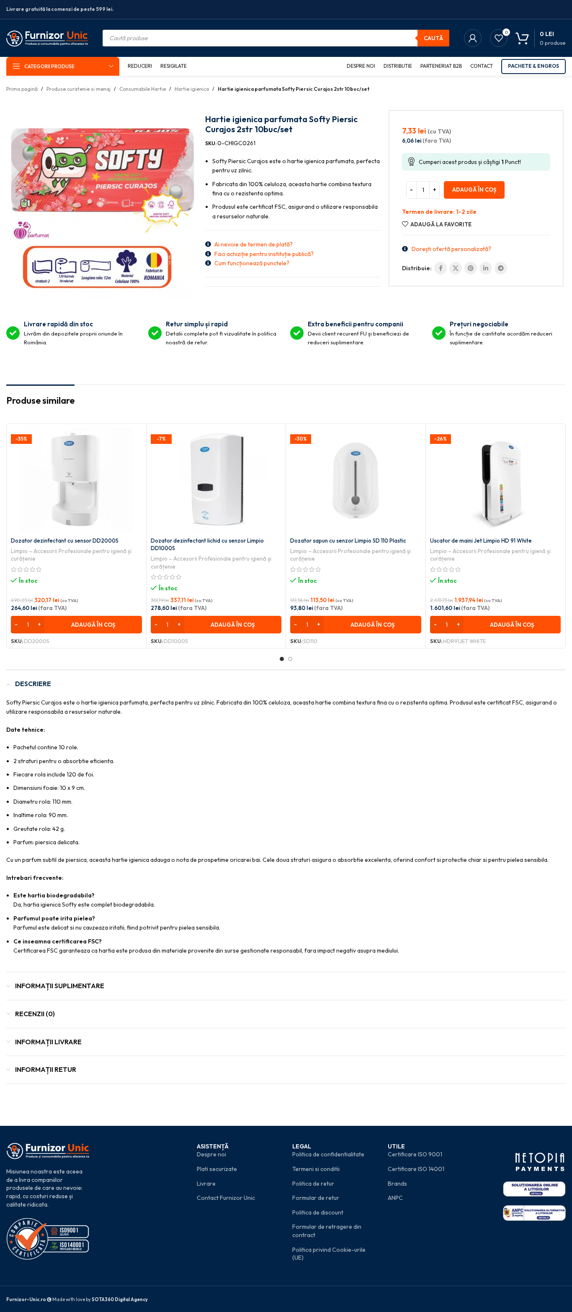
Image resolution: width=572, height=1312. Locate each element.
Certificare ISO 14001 (416, 1169)
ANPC (395, 1198)
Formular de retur (315, 1198)
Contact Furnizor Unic (226, 1198)
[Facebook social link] (440, 268)
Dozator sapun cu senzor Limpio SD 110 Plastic (348, 540)
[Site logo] (47, 37)
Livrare (206, 1183)
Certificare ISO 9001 (415, 1154)
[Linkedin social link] (485, 268)
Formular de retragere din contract (326, 1231)
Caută (433, 38)
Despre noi (211, 1154)
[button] (76, 624)
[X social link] (455, 268)
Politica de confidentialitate (328, 1154)
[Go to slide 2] (290, 659)
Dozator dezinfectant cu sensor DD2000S (65, 540)
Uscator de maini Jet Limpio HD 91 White (481, 540)
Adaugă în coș (474, 189)
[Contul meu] (473, 38)
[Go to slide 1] (282, 659)
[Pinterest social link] (470, 268)
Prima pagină (22, 89)
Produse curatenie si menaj (78, 89)
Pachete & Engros (533, 66)
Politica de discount (317, 1212)
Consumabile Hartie (142, 89)
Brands (397, 1183)
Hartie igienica (192, 89)
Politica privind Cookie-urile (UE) (329, 1254)
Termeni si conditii (316, 1169)
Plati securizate (217, 1169)
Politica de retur (313, 1183)
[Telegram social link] (501, 268)
